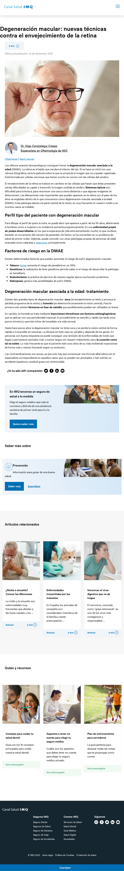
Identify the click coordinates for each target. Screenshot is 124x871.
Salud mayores (27, 158)
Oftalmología (11, 158)
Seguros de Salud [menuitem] (42, 826)
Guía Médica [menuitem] (70, 830)
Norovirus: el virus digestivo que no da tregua (98, 594)
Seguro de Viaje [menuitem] (41, 834)
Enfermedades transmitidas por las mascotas (58, 594)
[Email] (62, 371)
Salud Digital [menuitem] (70, 834)
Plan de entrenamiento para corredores (100, 735)
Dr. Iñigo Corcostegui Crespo (39, 146)
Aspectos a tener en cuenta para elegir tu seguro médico (58, 737)
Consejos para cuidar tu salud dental (19, 735)
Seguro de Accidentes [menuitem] (44, 838)
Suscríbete (34, 486)
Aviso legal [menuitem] (47, 855)
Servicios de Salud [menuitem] (73, 822)
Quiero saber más (23, 424)
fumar (23, 265)
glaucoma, (42, 242)
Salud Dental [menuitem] (70, 826)
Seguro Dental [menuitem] (40, 822)
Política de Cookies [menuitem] (64, 855)
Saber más (14, 486)
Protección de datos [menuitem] (86, 855)
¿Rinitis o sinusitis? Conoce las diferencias (19, 592)
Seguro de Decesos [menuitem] (42, 830)
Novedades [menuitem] (69, 838)
